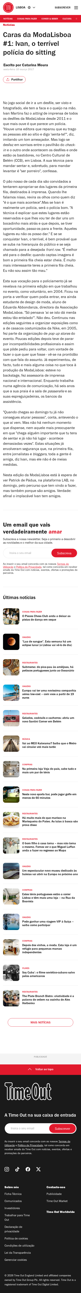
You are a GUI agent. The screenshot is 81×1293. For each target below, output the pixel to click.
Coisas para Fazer (27, 19)
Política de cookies (16, 1238)
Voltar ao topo (44, 1069)
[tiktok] (17, 1169)
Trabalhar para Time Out (17, 1218)
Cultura (67, 19)
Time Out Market (57, 1201)
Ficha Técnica (13, 1194)
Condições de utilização (19, 1246)
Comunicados (13, 1201)
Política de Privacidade (28, 567)
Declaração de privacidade (13, 1229)
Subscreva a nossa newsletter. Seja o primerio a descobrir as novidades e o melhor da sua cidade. (39, 541)
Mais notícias (41, 1022)
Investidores (12, 1208)
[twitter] (38, 1169)
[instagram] (7, 1169)
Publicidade (54, 1194)
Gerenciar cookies (16, 1260)
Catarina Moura (35, 66)
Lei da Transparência (18, 1253)
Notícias (8, 19)
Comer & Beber (49, 19)
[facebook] (28, 1169)
